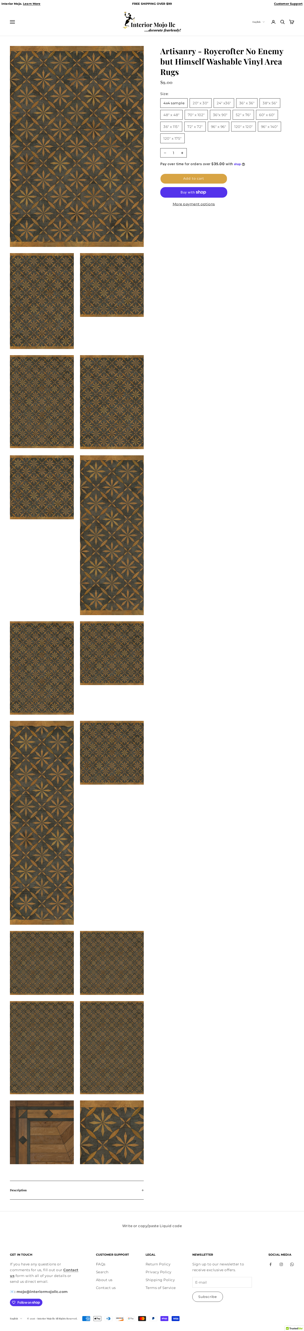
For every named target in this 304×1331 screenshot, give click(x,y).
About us (104, 1280)
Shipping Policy (160, 1280)
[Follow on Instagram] (281, 1264)
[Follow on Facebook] (270, 1264)
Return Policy (158, 1264)
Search (102, 1272)
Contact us (106, 1288)
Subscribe (207, 1297)
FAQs (100, 1264)
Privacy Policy (158, 1272)
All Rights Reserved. (66, 1318)
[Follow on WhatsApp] (292, 1264)
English (257, 21)
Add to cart (193, 178)
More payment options (194, 204)
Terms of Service (161, 1288)
